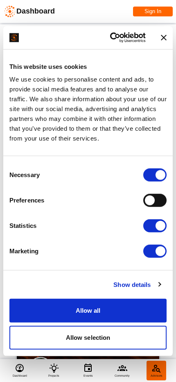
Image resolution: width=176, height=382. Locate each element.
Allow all (88, 310)
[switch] (155, 200)
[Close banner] (164, 38)
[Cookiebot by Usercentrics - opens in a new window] (111, 37)
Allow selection (88, 337)
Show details (132, 284)
